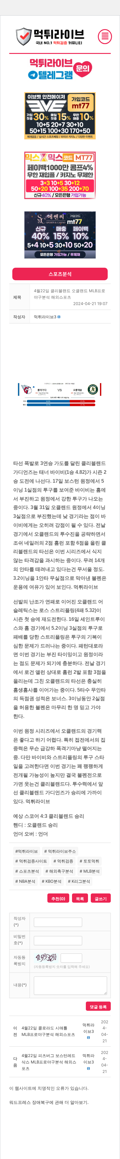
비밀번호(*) (20, 939)
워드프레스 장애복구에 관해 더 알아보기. (49, 1102)
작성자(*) (20, 921)
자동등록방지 (20, 960)
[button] (45, 316)
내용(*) (20, 984)
